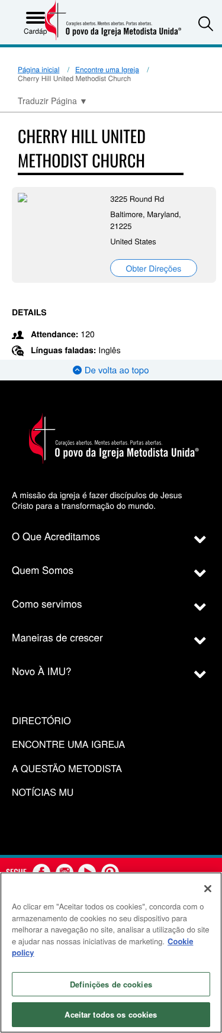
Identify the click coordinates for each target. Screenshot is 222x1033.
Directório (41, 721)
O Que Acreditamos (56, 535)
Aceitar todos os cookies (111, 1014)
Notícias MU (42, 792)
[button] (205, 23)
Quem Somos (42, 569)
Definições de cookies (111, 984)
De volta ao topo (115, 370)
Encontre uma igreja (68, 744)
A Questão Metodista (67, 769)
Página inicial (38, 69)
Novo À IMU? (42, 670)
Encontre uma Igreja (107, 69)
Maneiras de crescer (57, 637)
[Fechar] (208, 889)
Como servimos (47, 603)
